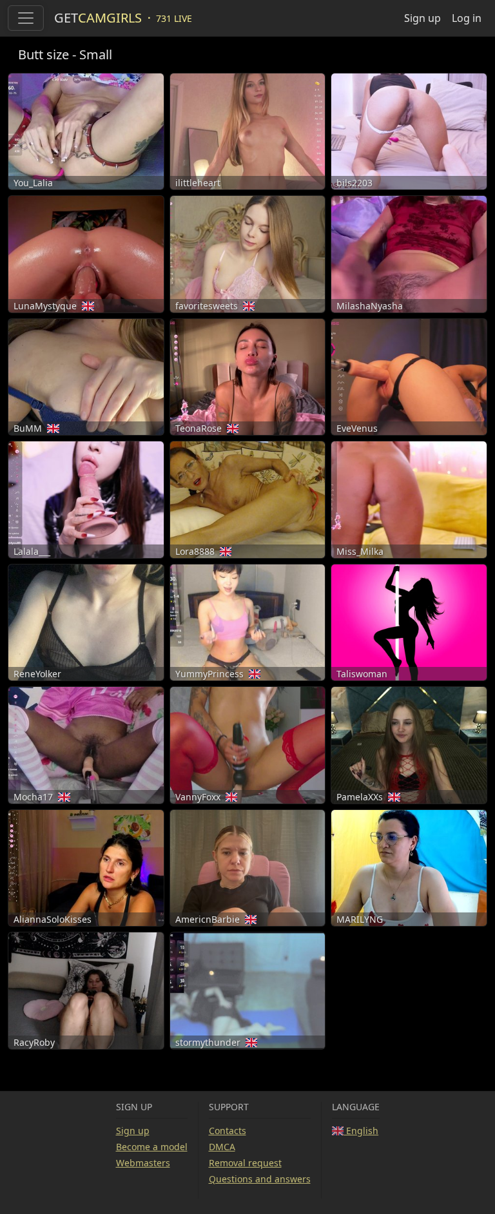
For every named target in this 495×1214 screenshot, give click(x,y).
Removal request (245, 1163)
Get (98, 17)
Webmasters (143, 1163)
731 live (174, 18)
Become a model (152, 1147)
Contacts (227, 1130)
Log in (466, 18)
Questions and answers (260, 1179)
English (361, 1130)
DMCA (222, 1147)
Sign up (422, 18)
